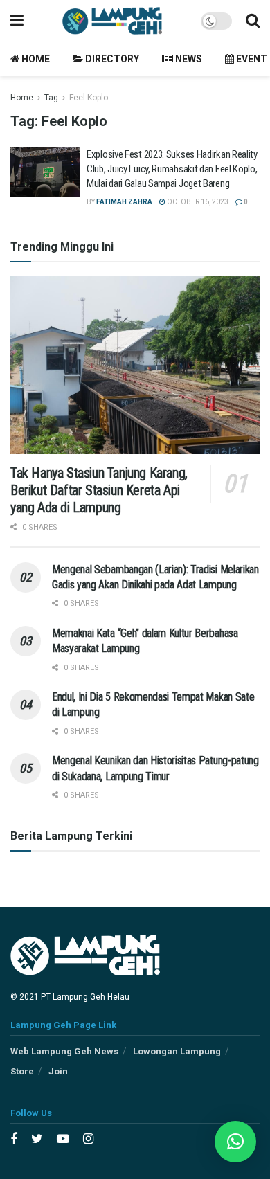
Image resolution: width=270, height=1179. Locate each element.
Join (58, 1071)
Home (34, 58)
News (187, 58)
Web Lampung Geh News (64, 1051)
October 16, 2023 (196, 202)
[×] (235, 1141)
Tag (51, 97)
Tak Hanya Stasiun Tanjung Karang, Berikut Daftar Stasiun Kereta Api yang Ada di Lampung (99, 490)
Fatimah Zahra (124, 202)
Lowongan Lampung (177, 1051)
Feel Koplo (88, 97)
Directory (111, 58)
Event (250, 58)
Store (22, 1071)
